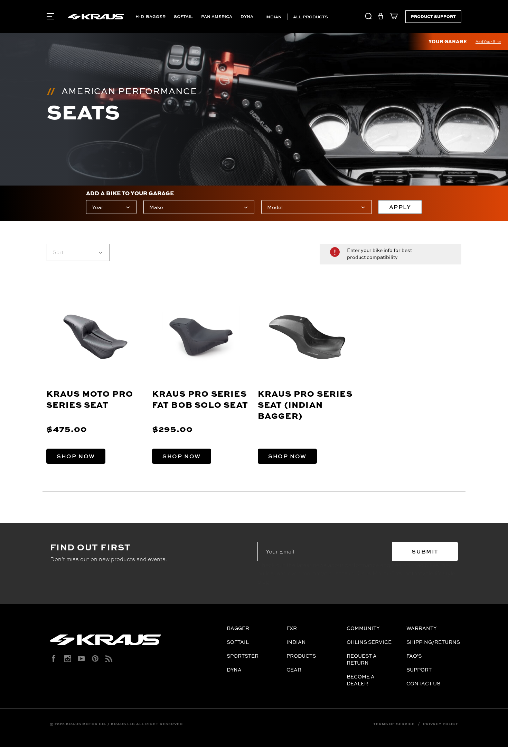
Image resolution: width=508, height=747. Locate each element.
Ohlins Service (369, 642)
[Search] (368, 17)
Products (301, 655)
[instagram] (67, 658)
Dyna (247, 16)
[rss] (109, 658)
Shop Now (76, 456)
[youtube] (81, 658)
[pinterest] (95, 658)
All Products (310, 17)
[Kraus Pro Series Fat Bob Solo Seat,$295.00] (201, 337)
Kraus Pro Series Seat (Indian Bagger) (305, 404)
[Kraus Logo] (136, 642)
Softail (183, 16)
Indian (273, 17)
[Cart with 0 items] (392, 17)
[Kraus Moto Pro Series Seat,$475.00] (95, 337)
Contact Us (423, 683)
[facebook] (53, 658)
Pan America (216, 16)
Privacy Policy (440, 723)
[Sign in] (380, 17)
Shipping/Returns (433, 642)
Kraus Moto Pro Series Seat (89, 399)
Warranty (421, 628)
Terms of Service (394, 723)
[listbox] (78, 252)
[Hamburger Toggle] (50, 16)
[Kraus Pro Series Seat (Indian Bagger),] (307, 337)
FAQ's (414, 655)
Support (419, 669)
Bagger (156, 16)
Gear (293, 669)
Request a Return (362, 659)
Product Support (433, 16)
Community (363, 628)
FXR (291, 628)
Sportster (242, 655)
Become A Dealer (361, 680)
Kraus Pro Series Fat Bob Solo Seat (200, 399)
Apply (400, 207)
